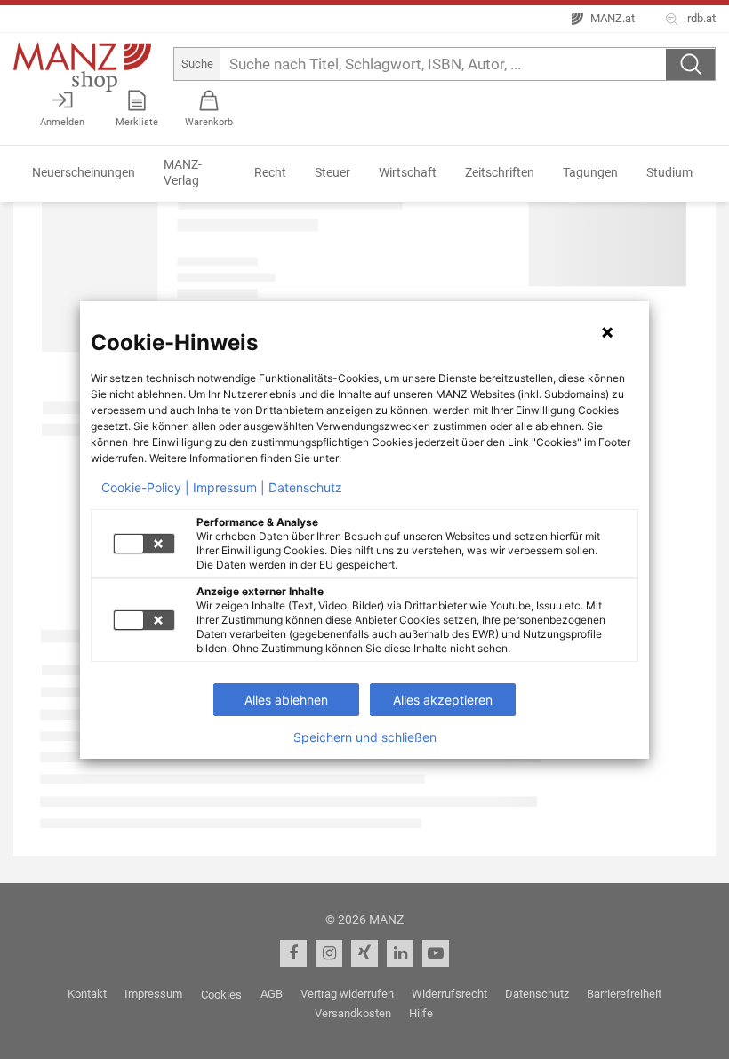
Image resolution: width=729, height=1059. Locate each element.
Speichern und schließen (365, 737)
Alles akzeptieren (443, 699)
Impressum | (229, 488)
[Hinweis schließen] (607, 332)
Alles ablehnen (286, 699)
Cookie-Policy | (145, 488)
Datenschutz (305, 488)
